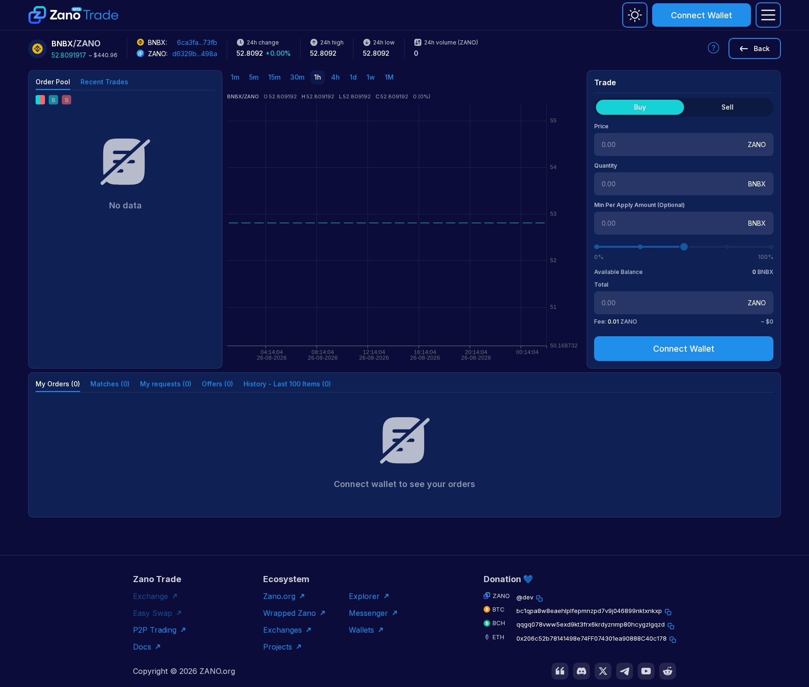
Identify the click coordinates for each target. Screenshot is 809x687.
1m (235, 77)
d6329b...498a (194, 54)
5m (253, 77)
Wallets (361, 630)
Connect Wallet (701, 15)
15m (274, 77)
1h (317, 77)
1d (353, 77)
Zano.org (279, 596)
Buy (640, 107)
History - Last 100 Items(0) (287, 384)
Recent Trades (104, 82)
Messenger (368, 613)
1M (389, 77)
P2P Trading (155, 630)
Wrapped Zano (289, 613)
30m (297, 77)
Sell (727, 107)
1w (371, 77)
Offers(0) (217, 384)
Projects (277, 646)
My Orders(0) (58, 384)
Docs (142, 646)
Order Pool (53, 82)
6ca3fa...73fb (197, 42)
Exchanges (282, 630)
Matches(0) (110, 384)
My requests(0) (165, 384)
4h (335, 77)
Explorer (364, 596)
